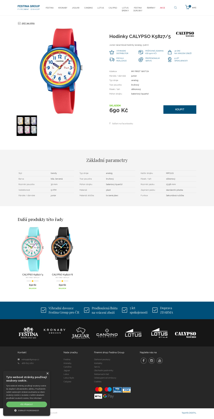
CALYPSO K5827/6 (62, 274)
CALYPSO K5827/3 (32, 274)
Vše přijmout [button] (26, 404)
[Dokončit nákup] (190, 7)
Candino (67, 367)
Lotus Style (69, 378)
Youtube (160, 361)
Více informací (36, 398)
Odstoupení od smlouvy (105, 378)
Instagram (152, 361)
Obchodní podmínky (103, 370)
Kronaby (67, 363)
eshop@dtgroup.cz (30, 359)
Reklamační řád (101, 374)
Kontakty (98, 363)
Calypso (67, 381)
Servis (97, 367)
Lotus (66, 374)
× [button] (47, 373)
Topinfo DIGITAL (189, 413)
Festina (67, 359)
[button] (26, 410)
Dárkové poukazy (102, 359)
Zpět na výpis (28, 23)
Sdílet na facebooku (122, 123)
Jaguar (67, 370)
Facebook (144, 361)
